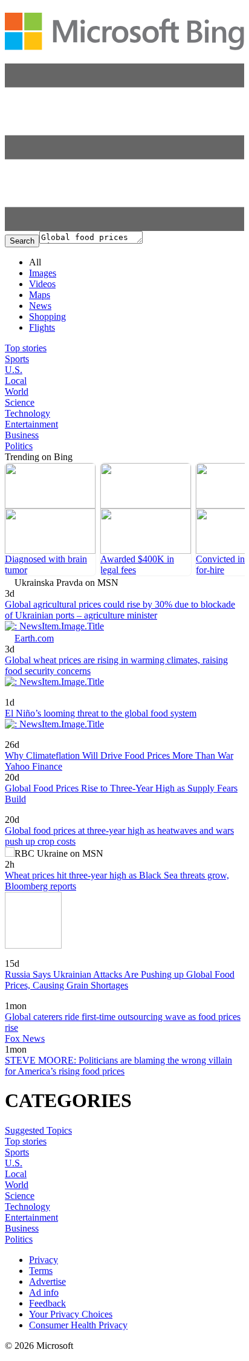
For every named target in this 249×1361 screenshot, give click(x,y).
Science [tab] (19, 402)
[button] (124, 228)
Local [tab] (16, 380)
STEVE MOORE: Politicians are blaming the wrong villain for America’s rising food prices (118, 1065)
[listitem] (50, 519)
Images (42, 273)
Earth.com (34, 638)
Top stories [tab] (26, 348)
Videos (42, 284)
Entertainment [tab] (31, 424)
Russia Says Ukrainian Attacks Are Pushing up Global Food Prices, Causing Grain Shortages (119, 979)
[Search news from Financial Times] (45, 694)
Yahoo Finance (33, 766)
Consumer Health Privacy (78, 1325)
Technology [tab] (27, 413)
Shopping (47, 316)
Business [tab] (22, 435)
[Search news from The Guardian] (19, 811)
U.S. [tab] (13, 370)
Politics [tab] (19, 446)
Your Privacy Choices (70, 1314)
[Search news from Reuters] (25, 997)
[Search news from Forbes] (23, 736)
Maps (39, 295)
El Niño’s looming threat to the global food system (100, 713)
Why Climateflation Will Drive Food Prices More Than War (119, 755)
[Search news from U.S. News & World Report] (27, 955)
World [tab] (16, 391)
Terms (41, 1270)
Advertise (47, 1281)
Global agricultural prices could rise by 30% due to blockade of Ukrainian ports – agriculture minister (120, 609)
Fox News (25, 1038)
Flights (42, 327)
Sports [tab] (17, 359)
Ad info (44, 1292)
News (40, 305)
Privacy (43, 1260)
